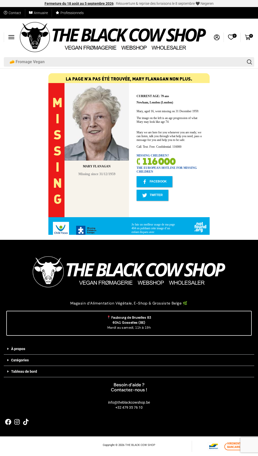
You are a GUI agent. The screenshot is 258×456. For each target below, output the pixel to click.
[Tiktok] (25, 421)
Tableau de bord (24, 371)
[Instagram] (17, 421)
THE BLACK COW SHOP (140, 445)
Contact (15, 13)
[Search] (249, 61)
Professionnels (72, 13)
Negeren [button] (207, 4)
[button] (11, 37)
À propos (18, 349)
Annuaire (41, 13)
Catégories (20, 360)
